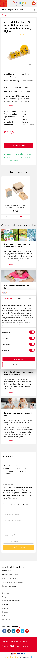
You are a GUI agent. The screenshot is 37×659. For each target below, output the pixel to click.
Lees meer (9, 105)
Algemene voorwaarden (10, 642)
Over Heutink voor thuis (13, 567)
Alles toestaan (18, 359)
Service (5, 593)
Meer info (9, 217)
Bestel (24, 217)
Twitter (23, 631)
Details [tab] (18, 298)
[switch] (32, 338)
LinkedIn (13, 631)
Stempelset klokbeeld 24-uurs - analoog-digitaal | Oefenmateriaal (15, 206)
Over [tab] (30, 298)
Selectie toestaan (18, 365)
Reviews (21, 35)
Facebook (4, 631)
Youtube (18, 631)
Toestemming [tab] (7, 298)
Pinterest (27, 631)
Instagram (9, 631)
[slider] (9, 509)
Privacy (25, 642)
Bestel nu (17, 145)
